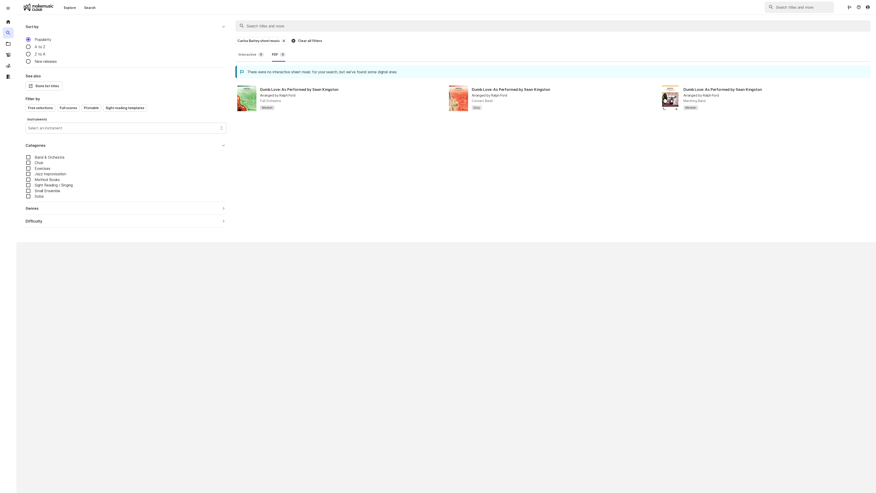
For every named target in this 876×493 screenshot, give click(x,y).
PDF (278, 54)
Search (90, 8)
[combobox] (28, 128)
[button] (126, 26)
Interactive (250, 54)
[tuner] (849, 7)
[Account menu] (867, 7)
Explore (70, 8)
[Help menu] (858, 7)
